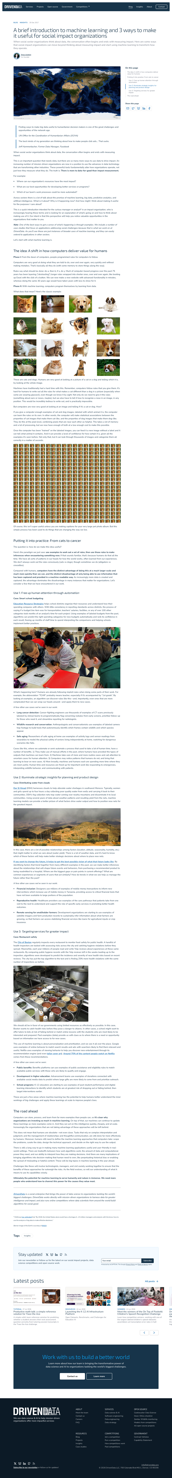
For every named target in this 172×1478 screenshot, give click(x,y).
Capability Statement (143, 1440)
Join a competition (112, 1437)
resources (70, 1309)
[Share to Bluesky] (138, 108)
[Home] (13, 6)
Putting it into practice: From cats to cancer (142, 77)
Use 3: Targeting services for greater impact (142, 92)
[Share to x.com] (133, 108)
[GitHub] (61, 1254)
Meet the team (82, 1412)
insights (23, 22)
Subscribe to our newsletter (25, 1467)
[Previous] (144, 1332)
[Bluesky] (51, 1254)
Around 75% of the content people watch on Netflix (89, 1053)
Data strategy (110, 1422)
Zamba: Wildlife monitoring (145, 1419)
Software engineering (114, 1416)
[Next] (154, 1332)
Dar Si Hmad (19, 788)
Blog (131, 6)
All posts (150, 1281)
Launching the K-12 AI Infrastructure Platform (84, 1313)
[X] (47, 1254)
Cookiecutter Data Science (145, 1412)
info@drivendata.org (150, 1465)
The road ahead (133, 96)
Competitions (82, 6)
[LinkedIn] (56, 1254)
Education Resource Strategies (28, 603)
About (149, 6)
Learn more (101, 1377)
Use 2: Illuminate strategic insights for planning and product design (142, 86)
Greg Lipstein (26, 55)
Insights (139, 6)
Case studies (81, 1446)
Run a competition (112, 1440)
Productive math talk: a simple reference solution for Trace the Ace (34, 1313)
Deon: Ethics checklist (143, 1416)
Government (67, 6)
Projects (40, 6)
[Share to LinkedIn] (143, 108)
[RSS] (65, 1254)
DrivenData (19, 1194)
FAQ (77, 1422)
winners (121, 1309)
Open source (52, 6)
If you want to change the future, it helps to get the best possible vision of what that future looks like (63, 861)
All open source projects (144, 1425)
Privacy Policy (130, 1264)
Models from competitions (145, 1422)
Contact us (72, 1376)
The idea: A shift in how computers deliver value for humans (142, 73)
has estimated (27, 1217)
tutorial (17, 1309)
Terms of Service (143, 1264)
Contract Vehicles (141, 1437)
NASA (44, 1226)
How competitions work (115, 1443)
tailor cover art (54, 1053)
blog (15, 22)
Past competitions (112, 1446)
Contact (161, 6)
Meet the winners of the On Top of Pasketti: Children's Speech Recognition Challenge (140, 1313)
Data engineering (112, 1419)
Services (29, 6)
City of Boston (25, 942)
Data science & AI (112, 1412)
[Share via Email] (127, 108)
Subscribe (147, 1261)
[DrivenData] (36, 1411)
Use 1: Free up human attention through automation (143, 81)
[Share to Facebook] (149, 108)
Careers (79, 1419)
